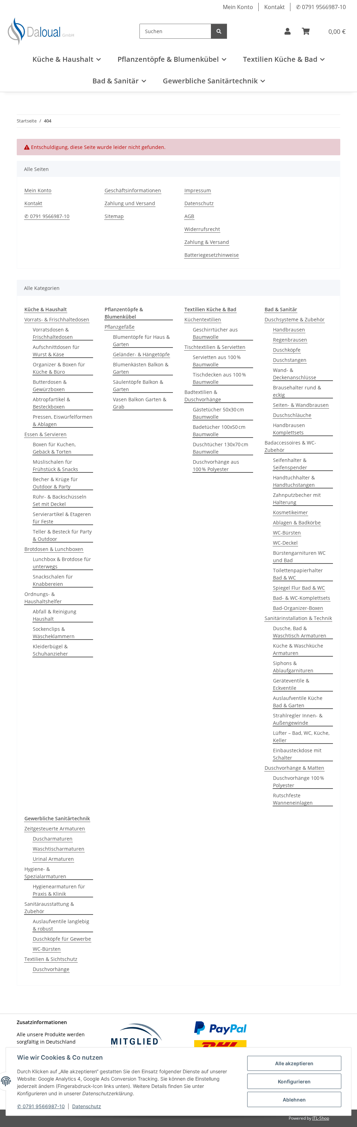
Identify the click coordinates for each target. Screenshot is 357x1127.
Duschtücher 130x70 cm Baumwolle (220, 448)
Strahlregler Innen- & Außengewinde (297, 719)
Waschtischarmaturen (58, 848)
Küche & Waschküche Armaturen (298, 649)
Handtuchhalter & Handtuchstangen (294, 481)
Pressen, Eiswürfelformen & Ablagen (62, 420)
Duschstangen (289, 360)
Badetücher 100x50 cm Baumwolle (219, 431)
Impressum (197, 190)
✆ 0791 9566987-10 (41, 1106)
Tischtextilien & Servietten (214, 347)
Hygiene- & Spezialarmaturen (45, 873)
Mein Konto (238, 7)
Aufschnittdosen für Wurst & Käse (56, 351)
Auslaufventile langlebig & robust (61, 925)
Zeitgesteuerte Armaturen (54, 828)
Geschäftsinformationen (133, 190)
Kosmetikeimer (290, 512)
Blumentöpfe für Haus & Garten (141, 341)
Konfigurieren (294, 1081)
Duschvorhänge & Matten (294, 767)
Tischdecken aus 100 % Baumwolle (219, 378)
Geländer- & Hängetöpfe (141, 354)
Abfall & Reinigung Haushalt (54, 615)
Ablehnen (294, 1100)
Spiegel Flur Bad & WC (299, 587)
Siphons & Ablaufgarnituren (293, 667)
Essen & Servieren (45, 434)
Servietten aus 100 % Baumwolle (217, 361)
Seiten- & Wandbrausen (301, 405)
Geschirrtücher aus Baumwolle (215, 333)
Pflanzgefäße (120, 326)
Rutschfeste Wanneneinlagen (293, 799)
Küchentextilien (202, 319)
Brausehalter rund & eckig (297, 391)
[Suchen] (219, 31)
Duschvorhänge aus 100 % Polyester (216, 465)
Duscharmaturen (53, 838)
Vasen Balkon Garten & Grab (139, 403)
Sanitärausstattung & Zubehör (49, 908)
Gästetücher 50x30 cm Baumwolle (218, 413)
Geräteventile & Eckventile (291, 684)
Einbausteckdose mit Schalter (297, 754)
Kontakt (274, 7)
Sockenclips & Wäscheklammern (54, 633)
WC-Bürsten (287, 532)
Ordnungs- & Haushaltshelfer (43, 598)
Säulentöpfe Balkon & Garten (138, 386)
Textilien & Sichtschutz (50, 959)
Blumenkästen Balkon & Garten (140, 368)
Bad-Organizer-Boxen (298, 608)
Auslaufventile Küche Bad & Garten (297, 702)
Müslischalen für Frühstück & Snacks (55, 465)
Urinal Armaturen (53, 859)
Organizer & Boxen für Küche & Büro (59, 368)
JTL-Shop (320, 1118)
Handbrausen (289, 329)
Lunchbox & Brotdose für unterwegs (62, 563)
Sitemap (114, 216)
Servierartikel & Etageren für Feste (62, 518)
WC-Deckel (285, 542)
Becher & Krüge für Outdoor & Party (55, 483)
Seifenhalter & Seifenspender (290, 464)
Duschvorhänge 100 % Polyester (298, 782)
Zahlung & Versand (206, 242)
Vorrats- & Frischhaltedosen (56, 319)
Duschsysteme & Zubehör (295, 319)
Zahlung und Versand (130, 203)
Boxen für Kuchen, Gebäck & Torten (54, 448)
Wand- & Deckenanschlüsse (294, 374)
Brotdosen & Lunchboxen (53, 549)
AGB (189, 216)
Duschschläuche (292, 415)
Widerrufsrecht (202, 229)
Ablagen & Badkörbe (297, 522)
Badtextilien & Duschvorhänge (202, 396)
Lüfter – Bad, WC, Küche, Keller (301, 737)
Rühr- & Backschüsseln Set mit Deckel (59, 500)
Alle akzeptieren (294, 1063)
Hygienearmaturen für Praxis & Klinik (59, 890)
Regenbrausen (290, 339)
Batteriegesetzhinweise (211, 255)
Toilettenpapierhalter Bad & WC (298, 574)
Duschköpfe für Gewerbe (62, 938)
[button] (287, 31)
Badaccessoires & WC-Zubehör (290, 446)
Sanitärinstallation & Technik (298, 618)
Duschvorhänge (51, 969)
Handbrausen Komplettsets (289, 429)
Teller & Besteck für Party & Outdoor (62, 535)
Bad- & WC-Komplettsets (301, 598)
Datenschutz (86, 1106)
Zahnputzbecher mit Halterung (297, 499)
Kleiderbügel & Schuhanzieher (50, 650)
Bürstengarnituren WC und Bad (299, 557)
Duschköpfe (287, 349)
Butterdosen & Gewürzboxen (50, 386)
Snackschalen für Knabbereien (53, 580)
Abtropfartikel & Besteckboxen (51, 403)
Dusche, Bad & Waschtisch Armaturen (299, 632)
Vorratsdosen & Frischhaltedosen (53, 333)
